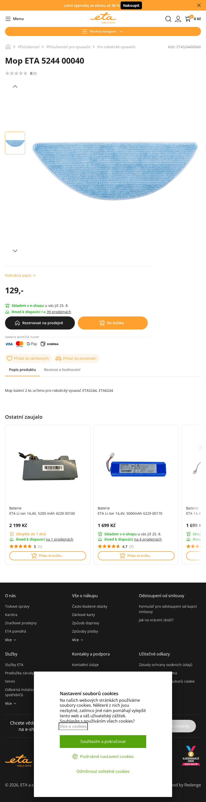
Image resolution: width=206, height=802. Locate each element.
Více (8, 639)
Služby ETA (14, 664)
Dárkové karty (83, 614)
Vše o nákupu (85, 595)
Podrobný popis (18, 275)
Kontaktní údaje (85, 664)
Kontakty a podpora (91, 654)
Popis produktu (22, 369)
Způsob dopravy (85, 623)
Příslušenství (28, 46)
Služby (11, 654)
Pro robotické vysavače (116, 46)
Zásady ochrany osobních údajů (165, 664)
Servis (10, 681)
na (59, 539)
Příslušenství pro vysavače (68, 46)
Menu (14, 19)
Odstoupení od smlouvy (161, 595)
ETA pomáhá (15, 631)
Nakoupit (131, 5)
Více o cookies (73, 726)
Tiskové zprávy (17, 606)
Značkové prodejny (21, 623)
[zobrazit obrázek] (15, 86)
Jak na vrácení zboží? (156, 620)
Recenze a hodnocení (62, 369)
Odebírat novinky (173, 726)
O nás (10, 595)
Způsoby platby (85, 631)
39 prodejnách (59, 311)
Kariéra (11, 614)
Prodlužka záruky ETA (23, 673)
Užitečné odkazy (154, 654)
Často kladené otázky (89, 606)
